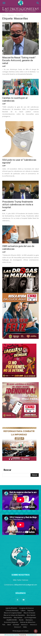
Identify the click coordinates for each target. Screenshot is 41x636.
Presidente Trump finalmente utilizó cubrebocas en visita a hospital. (17, 204)
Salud (9, 625)
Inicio (4, 15)
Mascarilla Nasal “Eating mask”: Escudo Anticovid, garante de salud (19, 60)
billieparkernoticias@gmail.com (25, 585)
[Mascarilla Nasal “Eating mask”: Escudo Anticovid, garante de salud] (20, 38)
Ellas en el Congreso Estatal (13, 613)
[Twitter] (17, 600)
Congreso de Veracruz (26, 608)
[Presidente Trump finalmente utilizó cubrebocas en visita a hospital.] (20, 190)
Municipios (29, 620)
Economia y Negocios (11, 622)
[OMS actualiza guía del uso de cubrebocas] (20, 234)
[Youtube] (23, 600)
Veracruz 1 (24, 625)
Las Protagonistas (30, 617)
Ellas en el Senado (29, 613)
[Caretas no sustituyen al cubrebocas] (20, 87)
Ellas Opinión (18, 617)
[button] (4, 3)
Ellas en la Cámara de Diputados (14, 615)
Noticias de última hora (27, 622)
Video (25, 627)
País (3, 625)
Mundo (21, 620)
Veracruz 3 (17, 627)
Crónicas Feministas (12, 610)
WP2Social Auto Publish (11, 635)
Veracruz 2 (33, 625)
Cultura (23, 610)
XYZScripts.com (32, 635)
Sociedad (16, 625)
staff (3, 66)
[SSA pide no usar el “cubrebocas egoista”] (20, 139)
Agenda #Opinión (11, 608)
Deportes (30, 610)
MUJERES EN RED (12, 620)
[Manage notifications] (35, 631)
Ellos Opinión (31, 615)
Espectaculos (7, 617)
